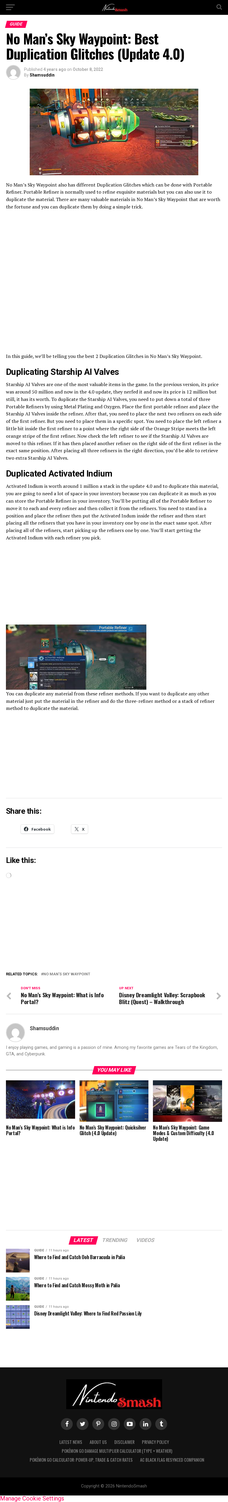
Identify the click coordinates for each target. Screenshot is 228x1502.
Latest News (70, 1442)
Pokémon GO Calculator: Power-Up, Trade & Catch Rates (81, 1460)
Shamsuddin (42, 75)
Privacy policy (155, 1442)
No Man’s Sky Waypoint (66, 974)
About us (98, 1442)
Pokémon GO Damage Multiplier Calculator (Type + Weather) (117, 1451)
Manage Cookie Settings (32, 1498)
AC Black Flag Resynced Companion (172, 1460)
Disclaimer (124, 1442)
